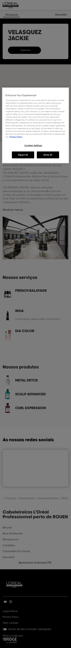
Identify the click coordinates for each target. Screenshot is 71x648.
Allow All (47, 155)
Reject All (23, 155)
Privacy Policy (15, 136)
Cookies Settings (33, 145)
